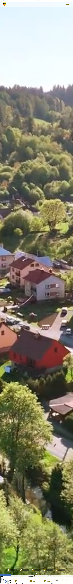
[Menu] (70, 4)
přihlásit (67, 4)
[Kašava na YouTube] (3, 0)
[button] (36, 573)
